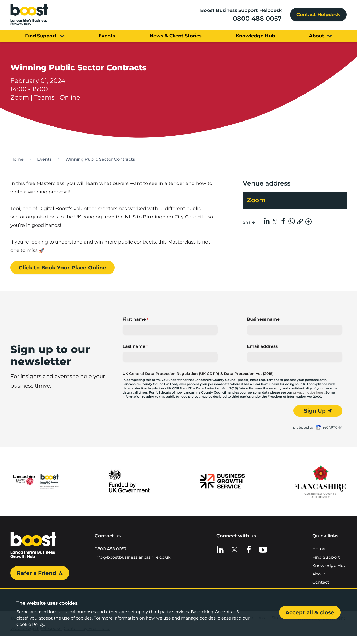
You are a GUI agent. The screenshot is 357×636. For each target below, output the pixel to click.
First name (135, 319)
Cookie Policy (30, 624)
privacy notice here (308, 392)
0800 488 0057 (257, 18)
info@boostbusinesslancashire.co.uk (133, 557)
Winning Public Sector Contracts (100, 159)
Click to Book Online (62, 267)
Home (17, 159)
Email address (263, 346)
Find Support (326, 557)
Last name (135, 346)
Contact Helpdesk (318, 15)
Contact (320, 582)
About (318, 573)
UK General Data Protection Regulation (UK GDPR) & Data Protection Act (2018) (198, 373)
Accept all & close (309, 612)
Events (44, 159)
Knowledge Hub (329, 565)
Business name (264, 319)
